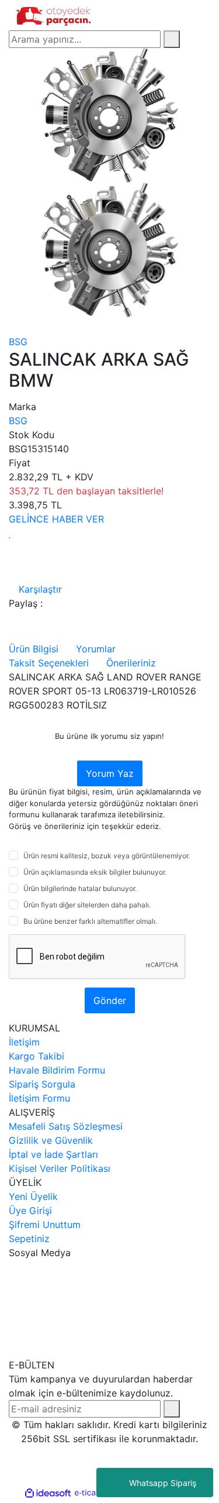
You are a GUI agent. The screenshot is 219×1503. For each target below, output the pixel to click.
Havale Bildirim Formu (57, 1070)
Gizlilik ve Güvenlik (51, 1140)
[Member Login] (182, 15)
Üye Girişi (30, 1210)
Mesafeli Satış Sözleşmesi (66, 1126)
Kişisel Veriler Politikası (59, 1168)
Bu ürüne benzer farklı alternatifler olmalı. (90, 921)
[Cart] (206, 15)
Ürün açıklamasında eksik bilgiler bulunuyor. (94, 872)
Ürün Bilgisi (33, 649)
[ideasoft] (48, 1493)
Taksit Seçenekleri (49, 663)
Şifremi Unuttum (45, 1224)
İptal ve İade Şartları (53, 1154)
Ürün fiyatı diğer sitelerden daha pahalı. (87, 904)
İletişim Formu (39, 1098)
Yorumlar (96, 649)
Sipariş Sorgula (42, 1084)
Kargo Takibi (36, 1056)
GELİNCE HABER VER (56, 519)
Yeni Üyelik (33, 1196)
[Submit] (172, 1409)
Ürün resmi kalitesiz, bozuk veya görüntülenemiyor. (106, 855)
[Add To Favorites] (10, 533)
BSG (18, 342)
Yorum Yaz (110, 773)
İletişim (24, 1042)
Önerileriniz (131, 663)
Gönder (109, 1000)
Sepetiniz (29, 1238)
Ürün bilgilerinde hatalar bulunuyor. (80, 888)
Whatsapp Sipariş (162, 1483)
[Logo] (54, 14)
